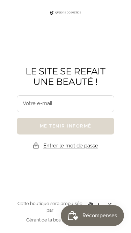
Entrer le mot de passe (70, 146)
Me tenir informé (66, 126)
